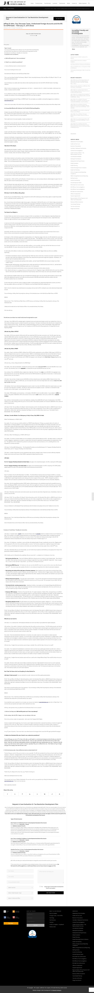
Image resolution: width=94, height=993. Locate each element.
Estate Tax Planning (75, 170)
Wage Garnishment (75, 208)
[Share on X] (15, 794)
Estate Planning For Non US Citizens (78, 167)
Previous (85, 29)
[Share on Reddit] (52, 794)
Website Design (36, 990)
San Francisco (53, 920)
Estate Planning (74, 165)
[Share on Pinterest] (22, 794)
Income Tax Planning (75, 180)
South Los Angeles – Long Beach (57, 924)
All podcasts (73, 133)
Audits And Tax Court (75, 144)
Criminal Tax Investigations (77, 150)
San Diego (52, 917)
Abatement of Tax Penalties (77, 141)
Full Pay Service (74, 178)
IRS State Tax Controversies (77, 191)
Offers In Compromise (75, 193)
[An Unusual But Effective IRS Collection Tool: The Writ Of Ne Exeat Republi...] (1, 496)
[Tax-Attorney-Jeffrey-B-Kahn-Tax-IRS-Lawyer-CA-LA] (15, 3)
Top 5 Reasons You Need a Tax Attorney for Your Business (80, 64)
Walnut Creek (53, 926)
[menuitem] (32, 3)
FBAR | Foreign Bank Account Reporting (79, 176)
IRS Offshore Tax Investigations (78, 187)
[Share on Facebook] (7, 794)
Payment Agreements (75, 196)
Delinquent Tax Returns (76, 158)
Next (88, 29)
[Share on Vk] (44, 794)
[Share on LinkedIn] (29, 794)
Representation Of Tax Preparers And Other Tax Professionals (79, 199)
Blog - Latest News (9, 8)
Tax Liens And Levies (75, 206)
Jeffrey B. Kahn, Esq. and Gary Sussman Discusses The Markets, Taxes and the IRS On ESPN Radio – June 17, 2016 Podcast (80, 120)
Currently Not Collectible (76, 156)
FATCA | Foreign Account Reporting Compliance (78, 172)
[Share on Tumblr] (37, 794)
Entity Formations (74, 163)
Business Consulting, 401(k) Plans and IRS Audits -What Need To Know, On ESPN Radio (80, 86)
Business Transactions (76, 146)
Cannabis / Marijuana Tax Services (78, 148)
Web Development (45, 990)
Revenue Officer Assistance (77, 202)
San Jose (51, 922)
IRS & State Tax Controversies (77, 184)
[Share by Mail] (59, 794)
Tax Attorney (19, 27)
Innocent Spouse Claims (76, 182)
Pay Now (10, 923)
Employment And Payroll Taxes (77, 161)
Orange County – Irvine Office (56, 915)
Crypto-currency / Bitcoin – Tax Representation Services (77, 153)
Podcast (13, 27)
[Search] (88, 3)
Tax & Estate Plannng (75, 204)
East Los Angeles (53, 913)
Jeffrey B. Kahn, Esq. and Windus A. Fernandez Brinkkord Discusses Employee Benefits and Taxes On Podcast (80, 115)
